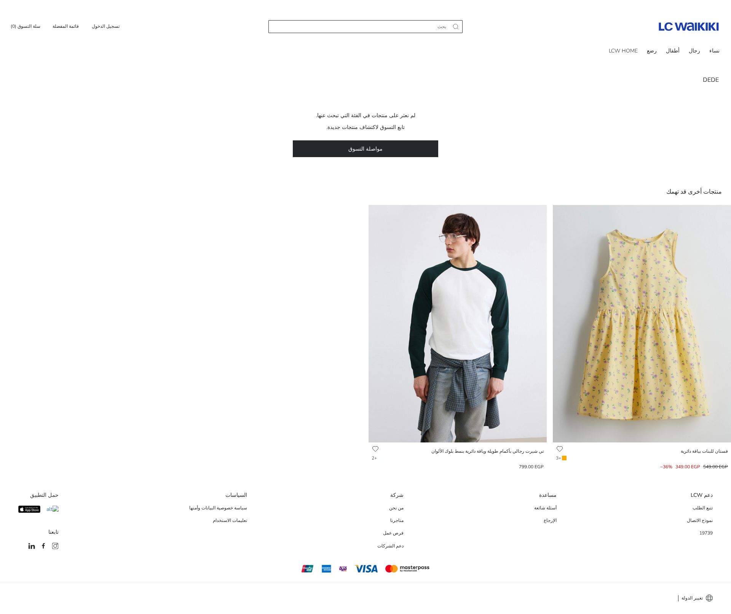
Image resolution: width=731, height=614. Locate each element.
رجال (694, 50)
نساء (714, 50)
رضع (652, 50)
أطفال (673, 50)
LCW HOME (623, 50)
